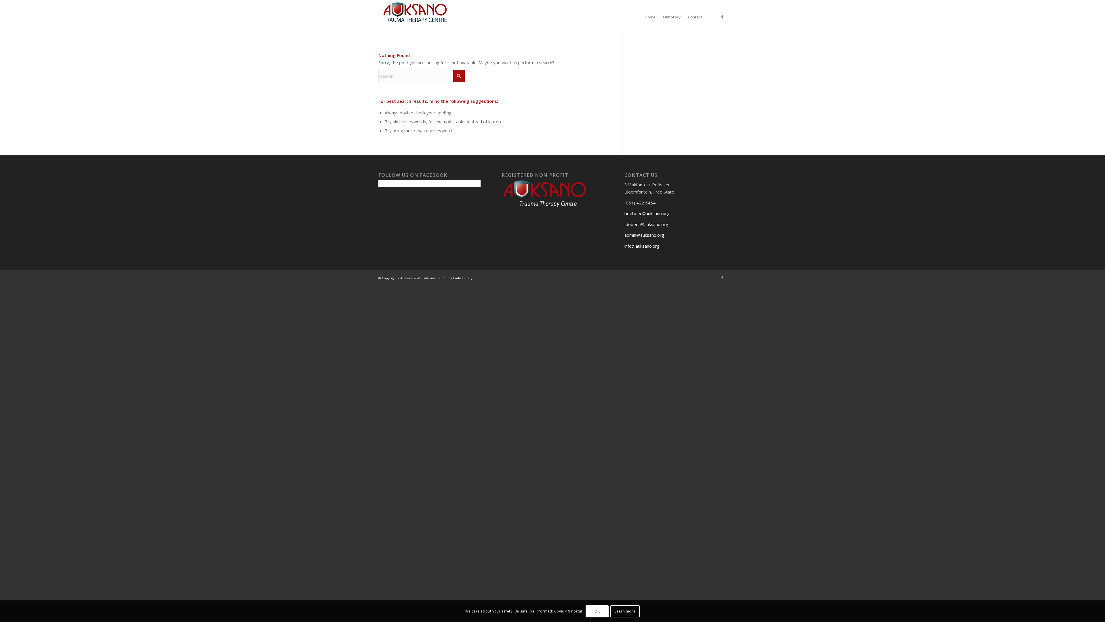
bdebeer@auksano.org (647, 213)
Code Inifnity (463, 278)
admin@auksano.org (644, 235)
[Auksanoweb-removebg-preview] (415, 17)
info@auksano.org (642, 246)
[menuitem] (650, 17)
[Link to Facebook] (722, 16)
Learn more (625, 610)
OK (597, 610)
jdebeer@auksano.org (646, 224)
